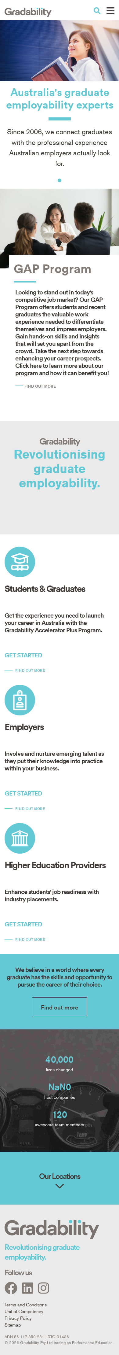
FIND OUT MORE (40, 386)
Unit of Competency (24, 1311)
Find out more (30, 670)
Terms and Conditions (26, 1304)
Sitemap (13, 1324)
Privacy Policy (18, 1318)
